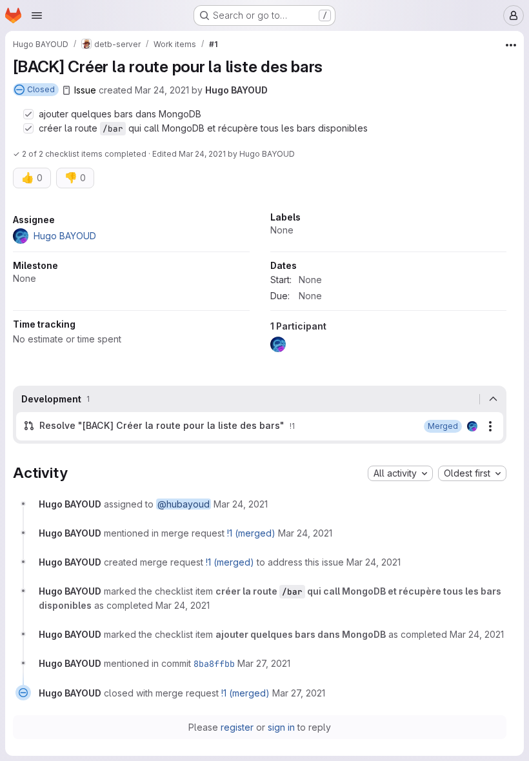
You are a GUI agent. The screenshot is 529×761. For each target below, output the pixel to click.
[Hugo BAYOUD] (472, 426)
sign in (281, 727)
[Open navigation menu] (36, 15)
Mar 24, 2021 (162, 89)
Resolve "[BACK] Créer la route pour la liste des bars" (161, 425)
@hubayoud (183, 504)
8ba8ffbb (214, 663)
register (237, 727)
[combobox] (400, 473)
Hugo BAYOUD (236, 89)
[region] (259, 285)
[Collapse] (493, 399)
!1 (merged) (251, 533)
